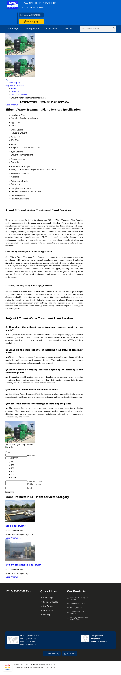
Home (13, 88)
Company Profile (31, 28)
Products (15, 91)
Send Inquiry (32, 21)
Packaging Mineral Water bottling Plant (79, 618)
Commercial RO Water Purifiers (78, 612)
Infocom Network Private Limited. (44, 667)
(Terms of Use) (51, 665)
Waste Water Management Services (79, 598)
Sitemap (46, 614)
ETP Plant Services (19, 94)
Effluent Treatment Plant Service (23, 564)
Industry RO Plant (76, 607)
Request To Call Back (14, 85)
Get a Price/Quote (13, 104)
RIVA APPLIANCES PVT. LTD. (39, 4)
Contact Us (68, 28)
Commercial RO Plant (77, 603)
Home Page (13, 28)
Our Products (51, 28)
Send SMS (71, 653)
